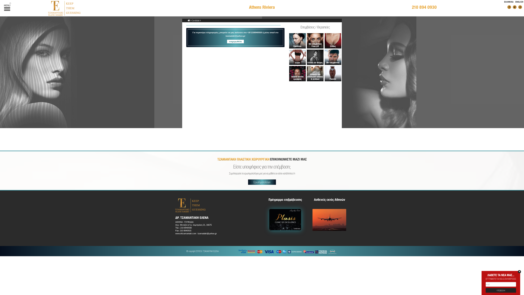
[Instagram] (520, 7)
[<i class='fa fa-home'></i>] (189, 20)
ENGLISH (519, 2)
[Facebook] (509, 7)
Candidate (195, 20)
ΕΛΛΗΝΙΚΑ (508, 2)
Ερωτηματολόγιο (262, 182)
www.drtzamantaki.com (185, 233)
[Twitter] (514, 7)
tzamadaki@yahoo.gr (207, 233)
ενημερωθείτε (235, 41)
